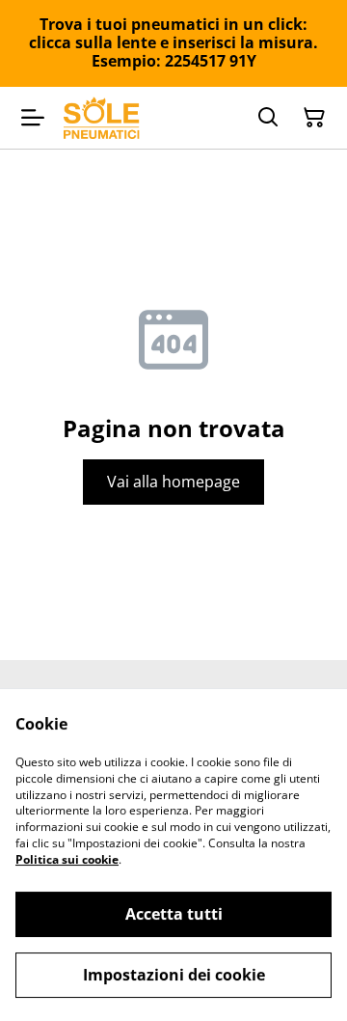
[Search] (268, 118)
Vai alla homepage (173, 481)
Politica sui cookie (67, 859)
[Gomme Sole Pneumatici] (102, 118)
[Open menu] (33, 118)
